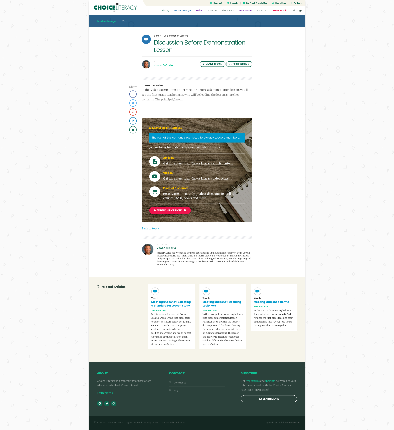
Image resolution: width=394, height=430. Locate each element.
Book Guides (245, 10)
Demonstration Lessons (176, 35)
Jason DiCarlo (163, 65)
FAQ (176, 390)
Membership (280, 10)
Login (299, 10)
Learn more (104, 392)
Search (234, 3)
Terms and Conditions (173, 422)
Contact (217, 3)
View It (157, 36)
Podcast (297, 3)
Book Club (280, 3)
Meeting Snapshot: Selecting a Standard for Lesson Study (171, 304)
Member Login (213, 64)
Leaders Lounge (182, 10)
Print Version (240, 64)
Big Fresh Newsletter (256, 3)
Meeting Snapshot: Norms (271, 302)
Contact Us (180, 382)
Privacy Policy (151, 422)
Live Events (228, 10)
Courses (212, 10)
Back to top (149, 228)
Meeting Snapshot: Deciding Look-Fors (222, 304)
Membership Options (168, 210)
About (260, 10)
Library (165, 10)
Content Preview (152, 85)
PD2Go (199, 10)
